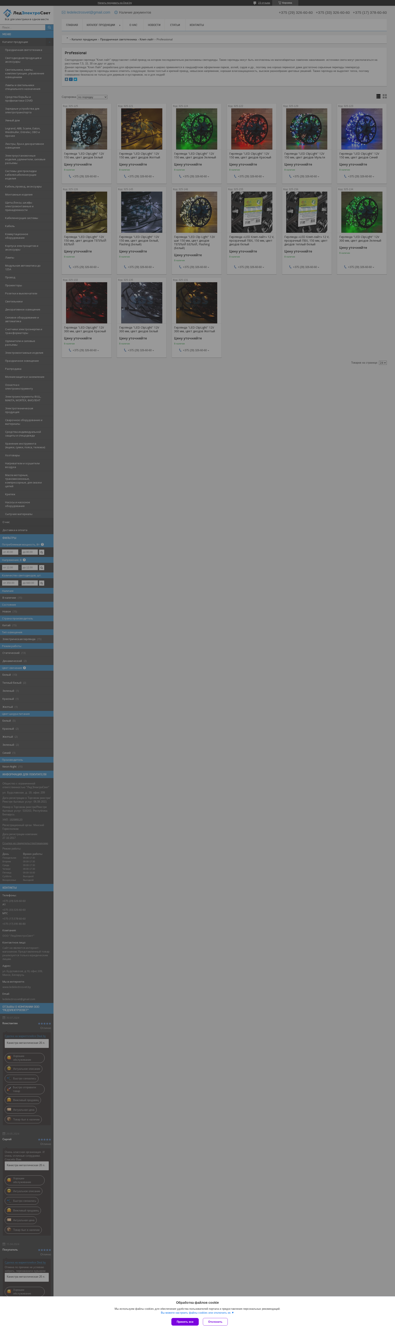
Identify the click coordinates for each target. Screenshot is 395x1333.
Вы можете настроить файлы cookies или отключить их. (196, 1312)
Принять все (185, 1321)
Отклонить (215, 1321)
